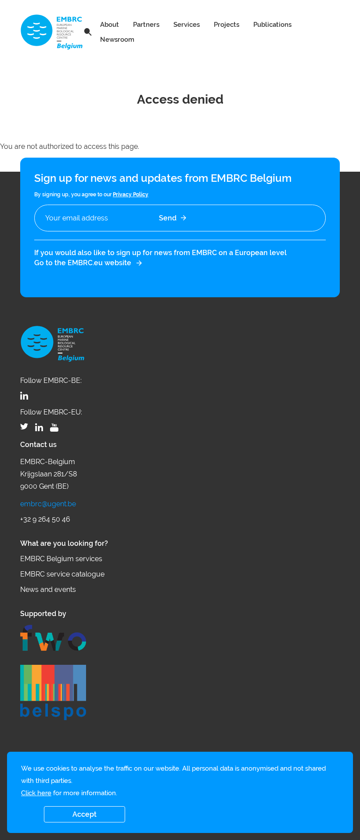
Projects (226, 25)
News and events (48, 589)
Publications (272, 25)
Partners (146, 25)
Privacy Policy (130, 194)
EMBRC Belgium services (61, 559)
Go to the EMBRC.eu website (82, 263)
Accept (84, 814)
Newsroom (117, 39)
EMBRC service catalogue (62, 574)
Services (186, 25)
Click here (36, 793)
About (109, 25)
